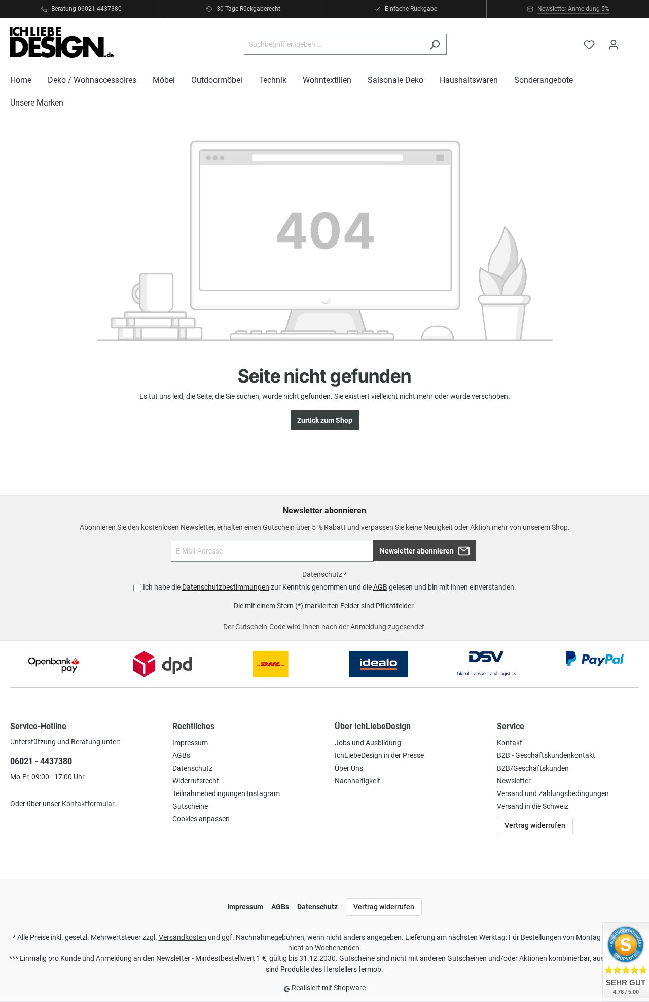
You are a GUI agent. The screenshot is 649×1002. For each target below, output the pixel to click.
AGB (380, 587)
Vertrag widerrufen (534, 825)
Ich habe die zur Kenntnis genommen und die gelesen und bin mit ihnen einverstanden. (329, 587)
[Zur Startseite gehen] (62, 42)
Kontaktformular (88, 804)
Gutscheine (190, 806)
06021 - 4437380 (41, 761)
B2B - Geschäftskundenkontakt (546, 755)
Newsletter (514, 781)
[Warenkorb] (632, 40)
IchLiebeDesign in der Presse (379, 755)
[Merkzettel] (589, 44)
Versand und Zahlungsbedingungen (553, 793)
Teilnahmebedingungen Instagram (226, 793)
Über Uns (349, 768)
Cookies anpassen (201, 819)
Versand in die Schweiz (532, 806)
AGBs (181, 755)
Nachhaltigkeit (357, 781)
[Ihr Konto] (613, 44)
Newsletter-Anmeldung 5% (573, 8)
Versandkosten (182, 937)
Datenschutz (192, 768)
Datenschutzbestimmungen (225, 587)
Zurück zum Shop (324, 420)
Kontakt (509, 743)
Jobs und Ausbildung (368, 743)
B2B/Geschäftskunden (533, 768)
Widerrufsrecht (195, 781)
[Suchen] (435, 44)
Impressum (190, 743)
